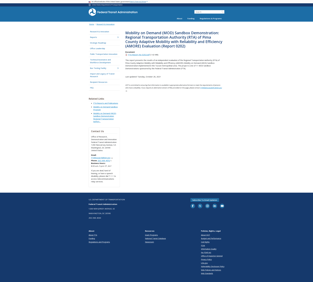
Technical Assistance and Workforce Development (100, 61)
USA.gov (204, 263)
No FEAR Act (206, 252)
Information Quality (208, 249)
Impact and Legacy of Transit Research (102, 75)
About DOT (205, 235)
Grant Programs (151, 235)
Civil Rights (205, 242)
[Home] (113, 12)
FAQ (92, 87)
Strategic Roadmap (98, 43)
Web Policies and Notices (211, 270)
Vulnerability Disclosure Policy (212, 266)
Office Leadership (97, 48)
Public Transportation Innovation (103, 54)
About (179, 18)
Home (91, 24)
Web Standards (207, 273)
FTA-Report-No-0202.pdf (139, 54)
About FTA (93, 235)
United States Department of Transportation (107, 5)
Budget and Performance (211, 238)
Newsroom (149, 242)
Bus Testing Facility (98, 68)
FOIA (203, 245)
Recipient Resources (98, 82)
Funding (191, 18)
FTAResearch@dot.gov (101, 157)
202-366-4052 (104, 160)
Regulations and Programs (99, 242)
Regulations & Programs (211, 18)
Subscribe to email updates (204, 200)
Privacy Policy (206, 259)
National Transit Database (155, 238)
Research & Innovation (105, 24)
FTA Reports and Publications (105, 103)
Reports (93, 37)
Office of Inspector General (212, 256)
